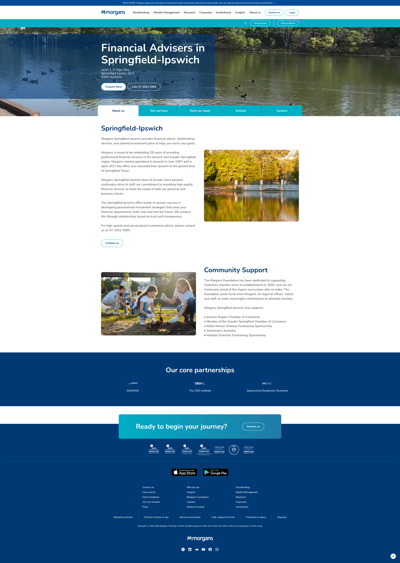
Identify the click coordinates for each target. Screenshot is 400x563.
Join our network (151, 502)
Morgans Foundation (198, 497)
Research (241, 497)
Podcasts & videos (256, 517)
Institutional (242, 507)
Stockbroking (243, 487)
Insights (191, 492)
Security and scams (190, 517)
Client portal (148, 492)
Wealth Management (247, 492)
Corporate (241, 502)
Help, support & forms (223, 517)
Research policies (123, 517)
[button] (141, 12)
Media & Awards (195, 507)
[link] (113, 12)
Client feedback (150, 497)
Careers (191, 502)
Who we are (193, 487)
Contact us (148, 487)
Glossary (281, 517)
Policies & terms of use (156, 517)
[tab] (118, 110)
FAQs (145, 507)
